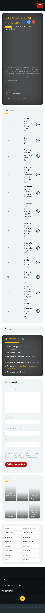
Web (7, 440)
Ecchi (25, 366)
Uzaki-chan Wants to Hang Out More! (28, 310)
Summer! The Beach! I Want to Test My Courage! (28, 210)
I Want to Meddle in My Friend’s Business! (28, 192)
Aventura (8, 537)
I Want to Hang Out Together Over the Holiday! (28, 173)
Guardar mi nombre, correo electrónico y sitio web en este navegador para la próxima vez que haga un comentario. (22, 455)
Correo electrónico (13, 428)
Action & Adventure (29, 528)
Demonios (26, 551)
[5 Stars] (11, 91)
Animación (9, 532)
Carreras (8, 541)
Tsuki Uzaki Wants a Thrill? (27, 261)
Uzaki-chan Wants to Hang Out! (28, 123)
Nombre (9, 417)
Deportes (8, 555)
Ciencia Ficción (28, 541)
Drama (25, 555)
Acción (7, 528)
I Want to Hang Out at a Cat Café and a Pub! (28, 229)
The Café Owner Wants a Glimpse (28, 139)
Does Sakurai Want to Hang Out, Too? (28, 292)
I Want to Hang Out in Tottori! (28, 276)
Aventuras (26, 537)
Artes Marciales (28, 532)
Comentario (10, 390)
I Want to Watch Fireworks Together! (28, 247)
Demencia (8, 551)
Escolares (26, 560)
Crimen (25, 546)
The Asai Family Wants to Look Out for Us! (28, 155)
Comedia (18, 366)
